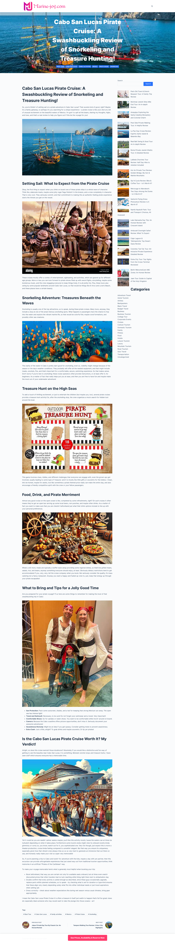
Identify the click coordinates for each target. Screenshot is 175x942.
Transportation (123, 354)
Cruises (120, 322)
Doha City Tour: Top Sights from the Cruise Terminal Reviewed (141, 262)
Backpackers (122, 303)
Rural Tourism (123, 349)
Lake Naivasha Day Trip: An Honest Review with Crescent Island (141, 223)
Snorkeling (114, 66)
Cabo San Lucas (71, 66)
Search (120, 80)
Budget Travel (123, 309)
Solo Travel (122, 352)
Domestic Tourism (124, 327)
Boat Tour (60, 66)
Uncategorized (123, 357)
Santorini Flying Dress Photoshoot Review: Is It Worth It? (140, 201)
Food (119, 336)
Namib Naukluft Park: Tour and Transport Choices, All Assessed (134, 212)
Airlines (120, 301)
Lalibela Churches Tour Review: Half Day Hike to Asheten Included (140, 162)
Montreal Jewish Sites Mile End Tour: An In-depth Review (141, 104)
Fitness (120, 333)
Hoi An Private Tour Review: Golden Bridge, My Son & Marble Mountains (141, 173)
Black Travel (122, 306)
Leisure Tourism (124, 341)
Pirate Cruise (103, 66)
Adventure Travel (124, 295)
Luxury (120, 344)
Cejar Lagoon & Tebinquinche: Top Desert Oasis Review (140, 241)
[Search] (152, 6)
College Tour (122, 317)
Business (121, 311)
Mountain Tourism (124, 346)
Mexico (95, 66)
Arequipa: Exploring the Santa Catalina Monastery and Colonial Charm (140, 115)
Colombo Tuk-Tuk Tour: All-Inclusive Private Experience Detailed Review (141, 251)
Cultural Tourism (124, 325)
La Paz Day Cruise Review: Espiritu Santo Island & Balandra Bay (141, 133)
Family (120, 330)
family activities (85, 66)
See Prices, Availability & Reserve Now (88, 938)
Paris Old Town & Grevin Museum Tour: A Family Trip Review (141, 94)
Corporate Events (124, 319)
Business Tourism (124, 314)
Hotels (120, 338)
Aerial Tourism (123, 298)
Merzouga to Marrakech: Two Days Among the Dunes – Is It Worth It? (141, 191)
